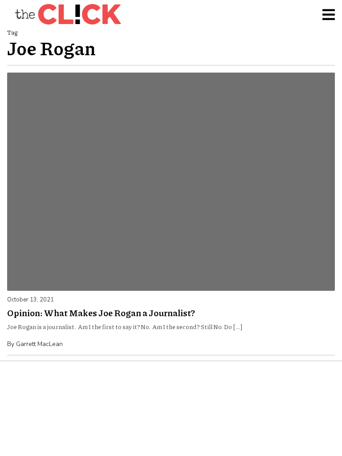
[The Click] (67, 14)
